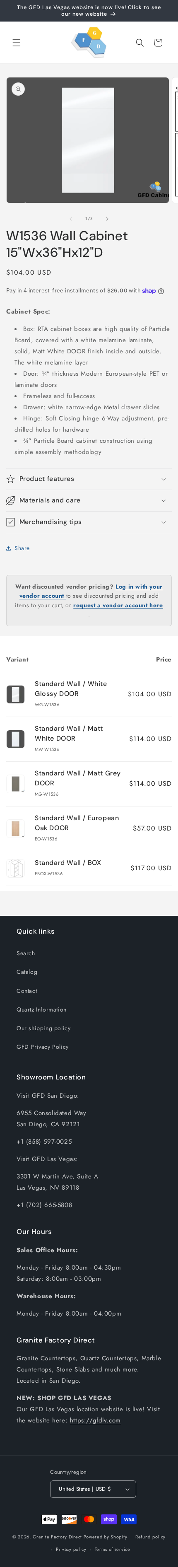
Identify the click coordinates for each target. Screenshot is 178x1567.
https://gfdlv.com (95, 1420)
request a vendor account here (118, 605)
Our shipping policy (43, 1028)
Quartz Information (42, 1009)
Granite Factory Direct (57, 1536)
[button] (16, 43)
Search (26, 953)
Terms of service (112, 1549)
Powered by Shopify (105, 1536)
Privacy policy (71, 1549)
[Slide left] (71, 219)
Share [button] (22, 548)
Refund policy (150, 1536)
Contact (27, 991)
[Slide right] (107, 219)
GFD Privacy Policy (43, 1047)
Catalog (27, 972)
